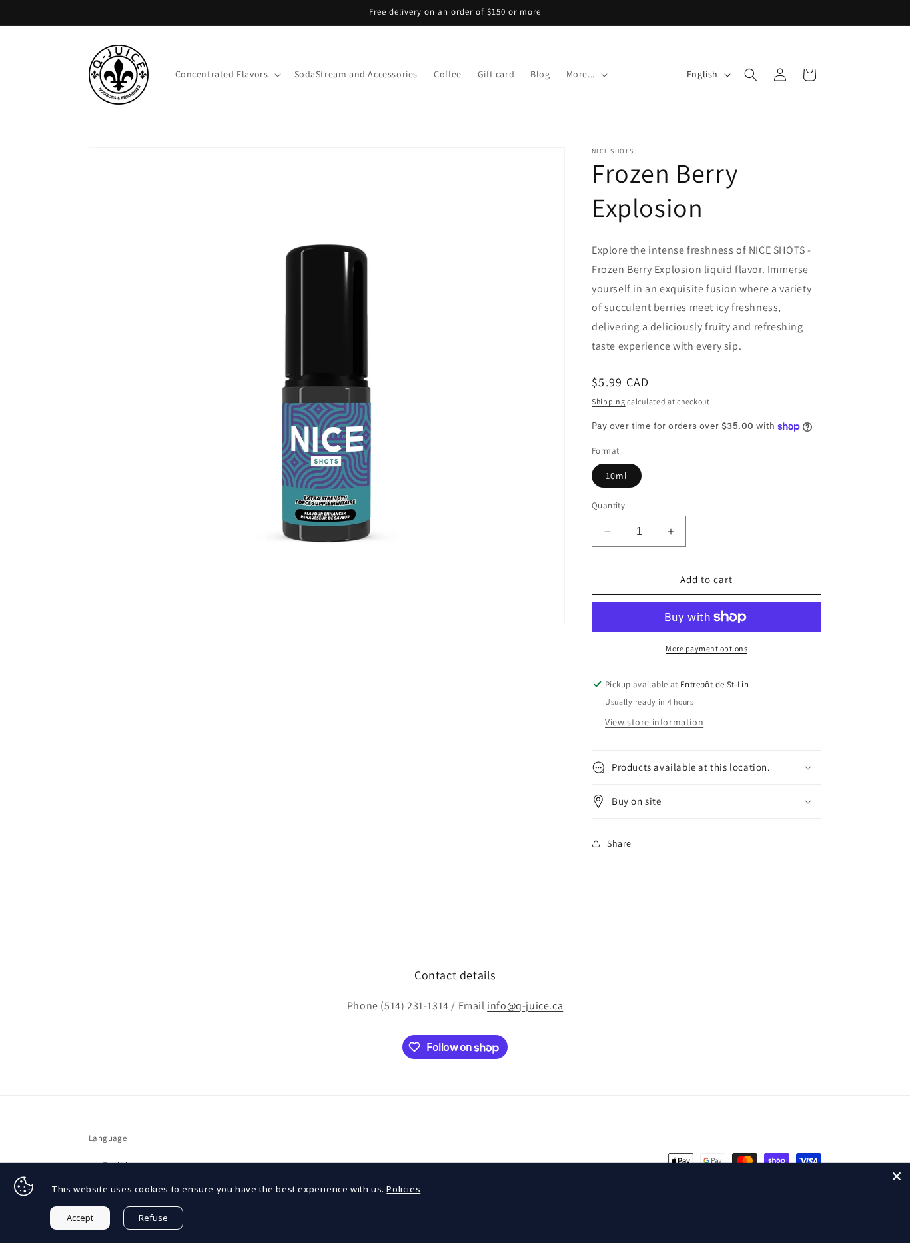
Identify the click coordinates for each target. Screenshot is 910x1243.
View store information (654, 722)
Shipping (609, 401)
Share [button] (619, 843)
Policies (403, 1189)
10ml (617, 476)
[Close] (896, 1176)
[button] (226, 74)
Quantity (608, 505)
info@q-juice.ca (525, 1006)
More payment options (706, 648)
